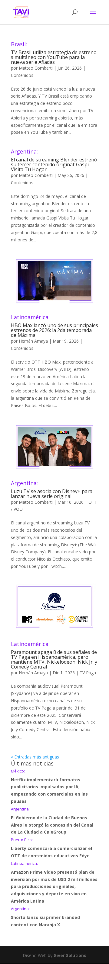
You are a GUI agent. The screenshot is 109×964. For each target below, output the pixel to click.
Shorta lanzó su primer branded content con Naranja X (45, 917)
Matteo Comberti (36, 68)
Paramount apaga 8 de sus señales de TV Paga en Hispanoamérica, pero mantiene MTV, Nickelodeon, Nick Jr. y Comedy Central (54, 655)
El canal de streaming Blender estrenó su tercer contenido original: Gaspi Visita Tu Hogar (54, 161)
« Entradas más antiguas (35, 757)
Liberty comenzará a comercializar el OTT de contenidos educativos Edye (51, 848)
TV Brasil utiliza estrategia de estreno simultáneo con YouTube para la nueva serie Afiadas (54, 53)
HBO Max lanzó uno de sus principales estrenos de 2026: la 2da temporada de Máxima (54, 326)
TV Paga (88, 672)
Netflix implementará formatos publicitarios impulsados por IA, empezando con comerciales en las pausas (49, 786)
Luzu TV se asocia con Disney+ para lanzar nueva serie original (51, 489)
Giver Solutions (70, 955)
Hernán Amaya (33, 341)
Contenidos (22, 75)
